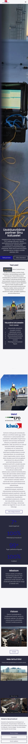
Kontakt (14, 651)
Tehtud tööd (6, 258)
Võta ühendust (21, 258)
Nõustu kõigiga (14, 733)
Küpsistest (14, 737)
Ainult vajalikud (14, 741)
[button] (26, 333)
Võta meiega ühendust (14, 511)
